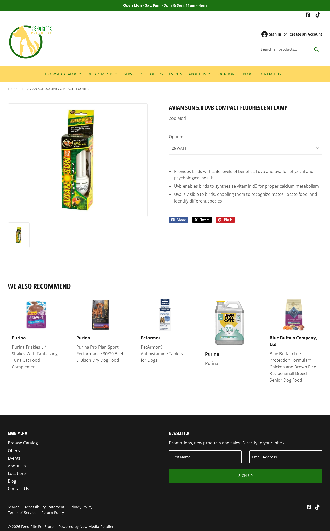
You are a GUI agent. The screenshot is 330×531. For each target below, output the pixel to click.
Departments (101, 74)
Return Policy (52, 512)
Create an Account (306, 34)
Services (132, 74)
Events (175, 74)
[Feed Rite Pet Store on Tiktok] (318, 15)
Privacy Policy (80, 506)
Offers (156, 74)
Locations (227, 74)
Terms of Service (22, 512)
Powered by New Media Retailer (86, 526)
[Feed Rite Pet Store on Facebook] (308, 15)
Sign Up (245, 475)
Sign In (275, 34)
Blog (247, 74)
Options (176, 136)
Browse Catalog (61, 74)
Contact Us (270, 74)
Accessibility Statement (44, 506)
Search (14, 506)
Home (12, 88)
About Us (197, 74)
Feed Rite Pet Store (37, 526)
